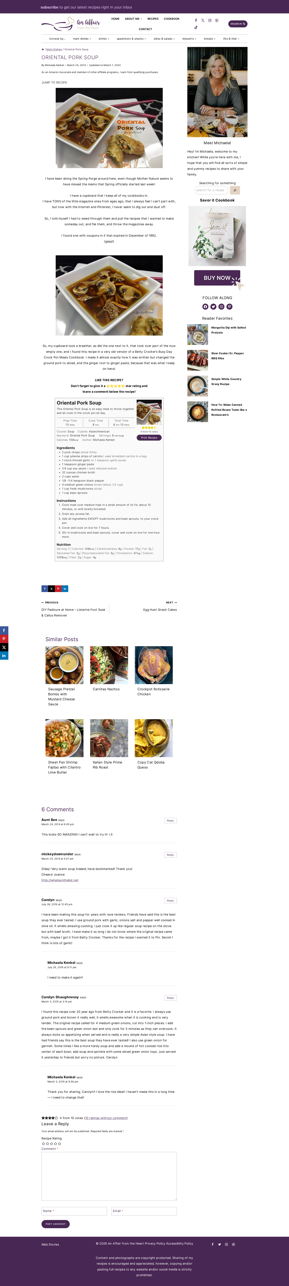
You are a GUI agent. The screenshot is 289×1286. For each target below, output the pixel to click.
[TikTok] (196, 27)
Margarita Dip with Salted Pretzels (228, 330)
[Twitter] (203, 20)
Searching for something (217, 183)
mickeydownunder (57, 854)
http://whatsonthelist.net (59, 880)
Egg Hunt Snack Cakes (160, 606)
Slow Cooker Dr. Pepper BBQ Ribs (227, 356)
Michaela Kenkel (54, 65)
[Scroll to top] (271, 1275)
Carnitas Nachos (106, 689)
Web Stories (50, 1244)
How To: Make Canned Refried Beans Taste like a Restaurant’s (229, 409)
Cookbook (171, 18)
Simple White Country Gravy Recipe (226, 381)
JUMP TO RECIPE (54, 82)
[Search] (235, 190)
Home (115, 18)
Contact (145, 29)
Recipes (153, 18)
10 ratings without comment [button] (106, 1118)
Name (48, 1211)
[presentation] (64, 665)
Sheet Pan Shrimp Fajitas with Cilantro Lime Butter (64, 767)
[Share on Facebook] (44, 588)
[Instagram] (210, 20)
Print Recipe (149, 437)
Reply (170, 820)
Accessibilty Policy (179, 1243)
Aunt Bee (49, 820)
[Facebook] (196, 20)
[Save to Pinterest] (58, 588)
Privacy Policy (155, 1243)
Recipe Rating (51, 1138)
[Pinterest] (217, 20)
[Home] (42, 49)
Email (118, 1211)
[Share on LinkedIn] (65, 588)
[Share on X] (51, 588)
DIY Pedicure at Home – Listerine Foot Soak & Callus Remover (73, 609)
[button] (143, 427)
